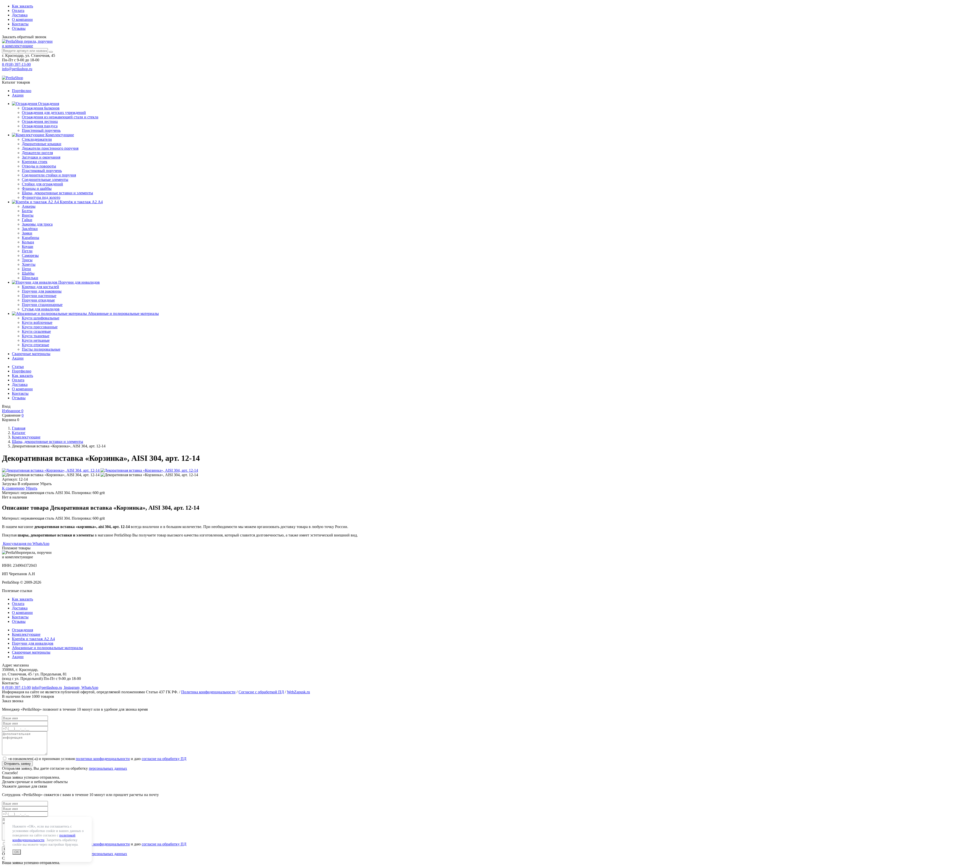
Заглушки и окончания (41, 157)
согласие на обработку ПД (164, 759)
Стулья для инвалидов (41, 309)
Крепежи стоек (34, 162)
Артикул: (10, 479)
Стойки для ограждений (42, 184)
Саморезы (30, 255)
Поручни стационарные (42, 304)
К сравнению (13, 488)
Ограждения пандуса (40, 126)
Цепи (26, 269)
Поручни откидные (38, 300)
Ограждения (48, 103)
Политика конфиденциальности (208, 692)
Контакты (20, 24)
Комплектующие (59, 135)
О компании (22, 19)
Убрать (31, 488)
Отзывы (19, 28)
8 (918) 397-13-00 (16, 64)
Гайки (27, 220)
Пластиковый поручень (42, 170)
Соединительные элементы (45, 179)
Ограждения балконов (41, 108)
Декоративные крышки (41, 144)
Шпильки (30, 278)
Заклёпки (30, 229)
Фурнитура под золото (41, 197)
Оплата (18, 10)
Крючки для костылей (40, 287)
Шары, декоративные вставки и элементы (57, 193)
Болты (27, 211)
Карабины (30, 237)
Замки (27, 233)
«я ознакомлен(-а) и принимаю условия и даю (97, 759)
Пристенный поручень (41, 130)
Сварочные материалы (31, 354)
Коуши (27, 246)
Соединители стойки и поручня (49, 175)
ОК (16, 852)
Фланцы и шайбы (37, 188)
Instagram (71, 687)
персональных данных (108, 768)
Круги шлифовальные (40, 318)
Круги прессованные (40, 327)
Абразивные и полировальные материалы (123, 313)
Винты (28, 215)
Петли (27, 251)
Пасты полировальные (41, 349)
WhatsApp (89, 687)
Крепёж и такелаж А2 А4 (81, 202)
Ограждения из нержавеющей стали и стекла (60, 117)
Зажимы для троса (37, 224)
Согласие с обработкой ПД (261, 692)
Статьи (18, 367)
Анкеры (28, 206)
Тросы (27, 260)
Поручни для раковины (42, 291)
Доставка (20, 15)
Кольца (28, 242)
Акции (18, 95)
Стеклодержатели (37, 139)
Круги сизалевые (36, 331)
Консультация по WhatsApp (25, 543)
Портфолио (21, 91)
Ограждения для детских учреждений (54, 112)
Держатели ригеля (37, 153)
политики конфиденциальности (103, 759)
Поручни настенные (39, 296)
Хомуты (28, 264)
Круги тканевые (35, 336)
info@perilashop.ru (17, 69)
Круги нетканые (36, 340)
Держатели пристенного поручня (50, 148)
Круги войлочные (37, 322)
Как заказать (22, 6)
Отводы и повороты (39, 166)
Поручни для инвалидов (78, 282)
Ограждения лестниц (40, 121)
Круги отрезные (35, 345)
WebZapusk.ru (298, 692)
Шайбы (28, 273)
